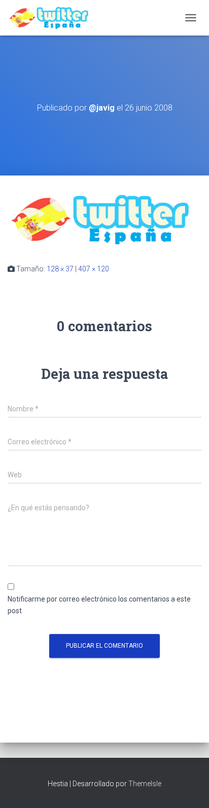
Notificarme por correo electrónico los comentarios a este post (99, 605)
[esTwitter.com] (54, 17)
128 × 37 (60, 269)
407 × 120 (93, 269)
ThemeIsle (144, 784)
